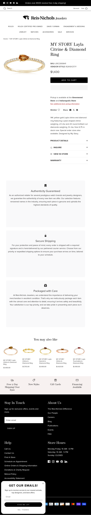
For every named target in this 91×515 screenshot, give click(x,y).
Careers (51, 417)
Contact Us (9, 453)
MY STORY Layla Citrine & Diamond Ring (25, 39)
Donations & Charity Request (16, 469)
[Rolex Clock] (79, 17)
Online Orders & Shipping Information (20, 465)
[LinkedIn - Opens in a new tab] (17, 3)
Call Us (7, 448)
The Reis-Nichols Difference (60, 408)
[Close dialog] (43, 483)
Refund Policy (10, 474)
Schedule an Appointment (15, 461)
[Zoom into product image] (24, 63)
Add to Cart (69, 80)
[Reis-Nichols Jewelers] (45, 18)
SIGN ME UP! (23, 504)
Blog (50, 421)
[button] (69, 89)
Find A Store (9, 457)
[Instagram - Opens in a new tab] (7, 3)
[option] (24, 63)
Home (5, 39)
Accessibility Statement (14, 478)
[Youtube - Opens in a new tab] (10, 3)
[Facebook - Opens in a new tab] (4, 3)
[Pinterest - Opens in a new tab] (14, 3)
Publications (53, 425)
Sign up (11, 428)
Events (50, 429)
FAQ (49, 434)
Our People (53, 413)
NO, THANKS (23, 510)
